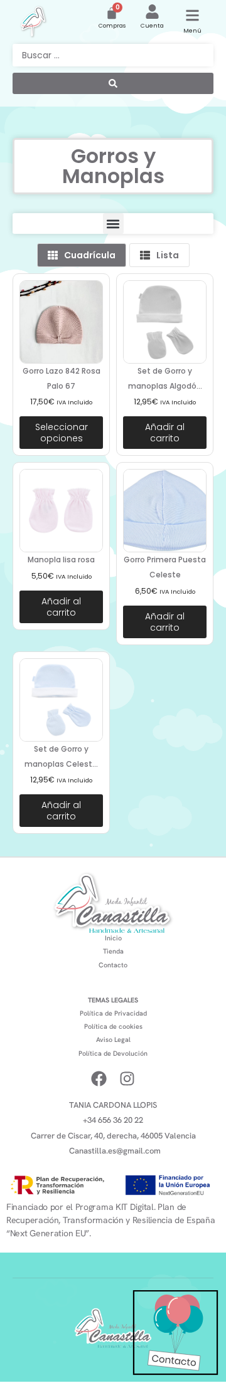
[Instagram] (127, 1078)
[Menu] (192, 15)
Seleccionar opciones (61, 432)
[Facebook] (99, 1078)
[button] (113, 223)
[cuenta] (152, 11)
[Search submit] (113, 83)
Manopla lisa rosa (61, 559)
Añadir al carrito (165, 432)
